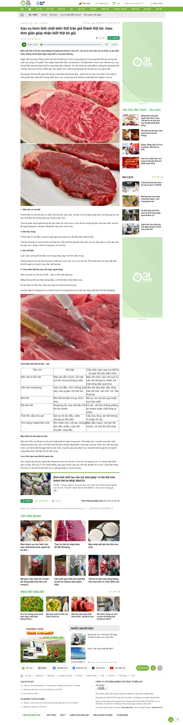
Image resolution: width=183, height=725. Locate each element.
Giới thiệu (51, 715)
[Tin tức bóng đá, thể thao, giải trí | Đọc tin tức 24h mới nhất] (25, 3)
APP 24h (29, 668)
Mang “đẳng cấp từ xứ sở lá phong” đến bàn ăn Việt (151, 147)
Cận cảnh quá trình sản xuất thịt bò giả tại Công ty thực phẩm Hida (69, 582)
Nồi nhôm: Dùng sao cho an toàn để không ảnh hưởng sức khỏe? (107, 616)
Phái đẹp (147, 9)
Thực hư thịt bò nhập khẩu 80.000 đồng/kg (67, 545)
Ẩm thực (81, 9)
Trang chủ (24, 23)
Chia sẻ (115, 38)
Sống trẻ (105, 9)
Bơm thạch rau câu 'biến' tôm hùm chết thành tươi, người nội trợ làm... (35, 547)
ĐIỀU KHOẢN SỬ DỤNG (103, 715)
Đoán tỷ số (104, 3)
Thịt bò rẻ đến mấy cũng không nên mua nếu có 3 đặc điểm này (103, 580)
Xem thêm (113, 592)
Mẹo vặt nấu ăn (33, 39)
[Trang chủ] (24, 14)
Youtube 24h (120, 668)
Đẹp (71, 9)
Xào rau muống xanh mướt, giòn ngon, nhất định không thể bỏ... (31, 616)
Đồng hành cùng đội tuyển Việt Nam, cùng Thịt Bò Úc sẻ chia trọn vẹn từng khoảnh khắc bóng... (150, 120)
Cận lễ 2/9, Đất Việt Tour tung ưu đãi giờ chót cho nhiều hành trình (151, 161)
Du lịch (44, 15)
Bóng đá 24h (81, 668)
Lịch (118, 3)
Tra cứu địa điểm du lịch (70, 15)
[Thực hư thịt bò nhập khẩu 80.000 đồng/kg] (70, 530)
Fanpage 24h (62, 668)
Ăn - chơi (33, 15)
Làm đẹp (93, 9)
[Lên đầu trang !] (177, 719)
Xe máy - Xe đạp (120, 9)
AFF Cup (50, 9)
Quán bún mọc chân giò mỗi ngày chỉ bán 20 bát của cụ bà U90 (102, 635)
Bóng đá (61, 9)
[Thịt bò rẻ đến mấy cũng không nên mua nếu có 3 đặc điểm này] (104, 565)
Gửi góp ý (43, 501)
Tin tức (39, 9)
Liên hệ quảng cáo (31, 715)
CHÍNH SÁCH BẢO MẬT (79, 715)
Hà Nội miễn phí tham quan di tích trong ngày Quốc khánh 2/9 (150, 212)
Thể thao (123, 676)
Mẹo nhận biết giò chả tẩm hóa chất (103, 545)
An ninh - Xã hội (65, 676)
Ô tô (133, 676)
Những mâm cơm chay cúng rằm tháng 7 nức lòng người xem (150, 198)
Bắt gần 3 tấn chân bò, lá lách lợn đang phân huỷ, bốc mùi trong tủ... (34, 582)
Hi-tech (79, 676)
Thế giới (50, 676)
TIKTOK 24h (100, 668)
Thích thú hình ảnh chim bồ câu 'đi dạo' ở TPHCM (151, 184)
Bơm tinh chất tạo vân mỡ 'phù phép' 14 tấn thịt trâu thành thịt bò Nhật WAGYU (84, 479)
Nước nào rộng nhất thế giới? (100, 648)
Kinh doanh (92, 676)
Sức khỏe (135, 9)
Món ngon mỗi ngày (92, 15)
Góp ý (63, 715)
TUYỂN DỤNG (122, 715)
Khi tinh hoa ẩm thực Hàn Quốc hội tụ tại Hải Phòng (152, 133)
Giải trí (159, 9)
